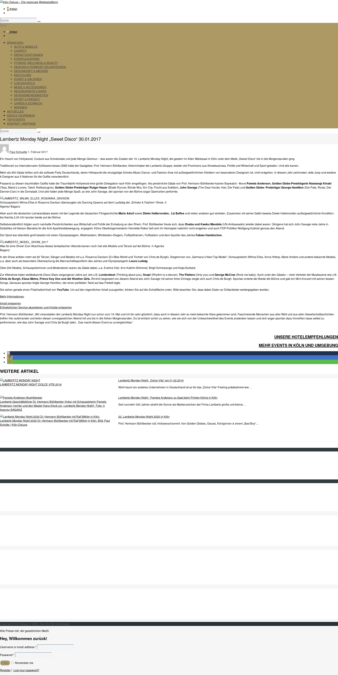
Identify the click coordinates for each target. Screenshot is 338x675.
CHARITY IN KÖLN (19, 532)
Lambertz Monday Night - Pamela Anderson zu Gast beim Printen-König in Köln (167, 398)
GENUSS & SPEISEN (21, 562)
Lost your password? (26, 670)
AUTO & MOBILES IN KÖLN (24, 528)
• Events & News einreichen (24, 477)
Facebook (13, 497)
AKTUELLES (15, 111)
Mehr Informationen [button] (12, 296)
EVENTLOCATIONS (27, 59)
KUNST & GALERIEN (28, 79)
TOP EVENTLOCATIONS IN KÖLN (29, 540)
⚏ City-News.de (17, 509)
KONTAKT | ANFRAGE (21, 124)
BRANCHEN (15, 43)
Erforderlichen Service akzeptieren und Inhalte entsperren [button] (36, 307)
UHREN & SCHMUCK (28, 103)
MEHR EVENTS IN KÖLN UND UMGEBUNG (298, 345)
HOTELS (13, 578)
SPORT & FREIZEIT (27, 99)
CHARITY (20, 51)
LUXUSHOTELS (24, 83)
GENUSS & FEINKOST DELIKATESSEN (40, 67)
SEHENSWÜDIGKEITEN (23, 605)
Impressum (14, 469)
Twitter (11, 493)
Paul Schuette (18, 152)
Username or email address (18, 647)
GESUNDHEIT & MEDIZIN (31, 71)
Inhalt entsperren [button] (10, 303)
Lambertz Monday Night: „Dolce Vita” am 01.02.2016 (151, 380)
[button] (8, 353)
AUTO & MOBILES (25, 47)
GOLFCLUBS (22, 75)
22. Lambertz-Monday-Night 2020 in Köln (144, 417)
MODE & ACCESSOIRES (30, 87)
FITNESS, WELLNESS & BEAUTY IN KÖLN (35, 544)
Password (7, 655)
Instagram (13, 505)
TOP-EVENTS (16, 119)
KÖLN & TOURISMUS (21, 115)
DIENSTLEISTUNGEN (28, 55)
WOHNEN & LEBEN (20, 617)
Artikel (12, 9)
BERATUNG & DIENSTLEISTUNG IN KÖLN (35, 536)
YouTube (12, 501)
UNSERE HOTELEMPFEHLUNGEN (306, 337)
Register (5, 670)
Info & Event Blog (18, 465)
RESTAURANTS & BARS (30, 91)
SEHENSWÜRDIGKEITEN (31, 95)
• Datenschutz (15, 473)
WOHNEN (20, 107)
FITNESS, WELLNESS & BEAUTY (36, 63)
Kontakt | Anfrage (18, 461)
